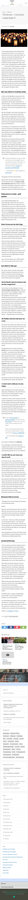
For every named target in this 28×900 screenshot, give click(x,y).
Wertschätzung (20, 757)
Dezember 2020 (8, 822)
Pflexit (13, 749)
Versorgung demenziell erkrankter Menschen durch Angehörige (13, 718)
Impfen (17, 741)
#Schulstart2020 (13, 418)
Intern (20, 744)
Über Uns (5, 690)
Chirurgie (16, 738)
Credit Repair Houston (8, 788)
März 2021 (7, 812)
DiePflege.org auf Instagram (9, 851)
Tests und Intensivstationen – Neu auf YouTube (7, 662)
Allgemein (9, 12)
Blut (4, 738)
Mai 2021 (7, 806)
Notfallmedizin (6, 749)
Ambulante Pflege (14, 733)
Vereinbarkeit (15, 754)
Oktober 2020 (8, 829)
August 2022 (7, 802)
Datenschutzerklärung (8, 693)
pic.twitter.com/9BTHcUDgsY (12, 167)
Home (3, 12)
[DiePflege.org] (12, 3)
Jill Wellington (10, 611)
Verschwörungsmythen (13, 616)
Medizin (22, 746)
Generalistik (11, 741)
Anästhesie (6, 736)
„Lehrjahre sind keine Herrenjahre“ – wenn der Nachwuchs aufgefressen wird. (14, 783)
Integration (6, 744)
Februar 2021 (8, 815)
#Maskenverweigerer (10, 419)
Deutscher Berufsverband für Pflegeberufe (13, 857)
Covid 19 (6, 616)
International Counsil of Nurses (10, 862)
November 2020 (8, 825)
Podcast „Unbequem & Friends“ (10, 854)
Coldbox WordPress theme (11, 894)
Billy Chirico (6, 776)
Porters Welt (6, 873)
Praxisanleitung (7, 752)
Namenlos (17, 788)
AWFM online (6, 870)
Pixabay (16, 611)
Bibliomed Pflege (7, 867)
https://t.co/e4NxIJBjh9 (18, 433)
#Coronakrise (8, 421)
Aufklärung (12, 736)
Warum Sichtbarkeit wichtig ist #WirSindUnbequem (7, 648)
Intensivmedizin (14, 744)
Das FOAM (5, 859)
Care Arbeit (9, 738)
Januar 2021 (7, 819)
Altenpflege (6, 733)
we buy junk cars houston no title (11, 781)
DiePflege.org (10, 892)
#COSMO (18, 166)
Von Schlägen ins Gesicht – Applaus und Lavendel (19, 648)
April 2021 (7, 809)
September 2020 (8, 832)
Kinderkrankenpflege (8, 746)
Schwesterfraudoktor (8, 865)
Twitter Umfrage (7, 722)
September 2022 (8, 799)
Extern (5, 741)
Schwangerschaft (21, 752)
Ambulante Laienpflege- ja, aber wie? (11, 711)
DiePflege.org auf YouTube (9, 849)
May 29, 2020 (8, 172)
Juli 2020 (7, 838)
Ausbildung (19, 736)
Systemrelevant (7, 754)
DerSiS (12, 26)
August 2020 (7, 835)
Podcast (18, 749)
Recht (13, 752)
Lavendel (17, 746)
